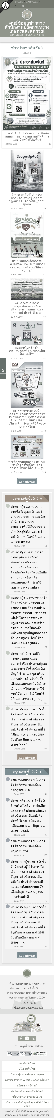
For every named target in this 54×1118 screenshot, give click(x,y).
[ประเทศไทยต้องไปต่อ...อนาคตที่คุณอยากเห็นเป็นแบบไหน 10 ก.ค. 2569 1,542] (27, 321)
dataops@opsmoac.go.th (28, 1007)
